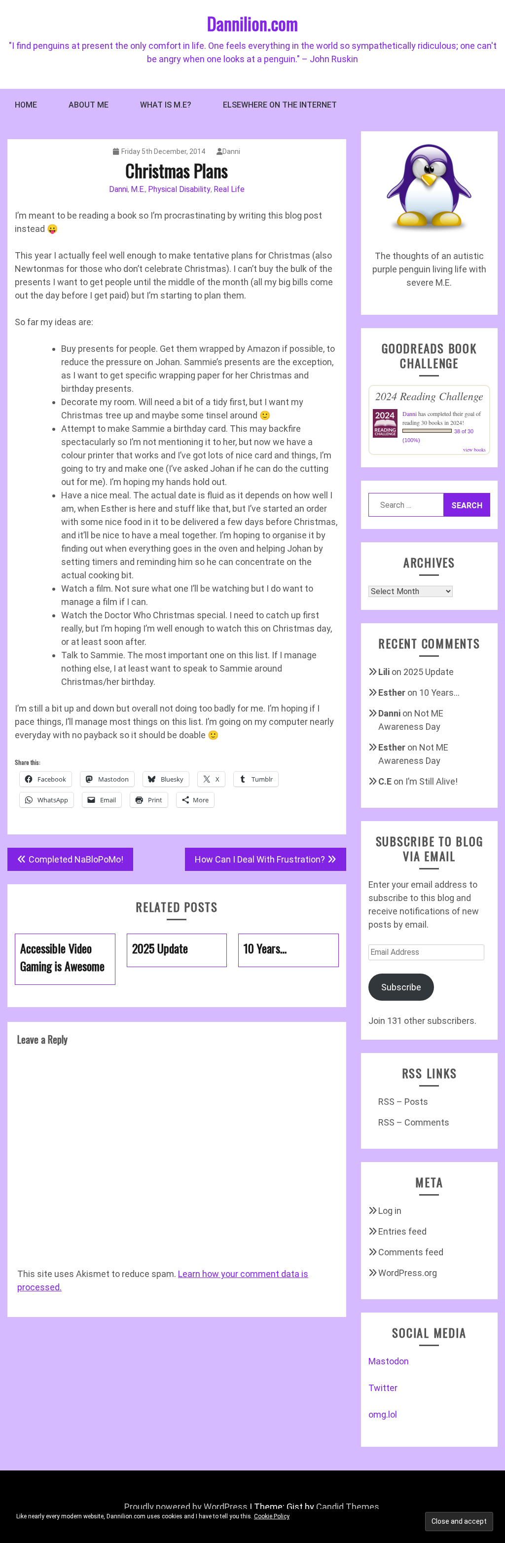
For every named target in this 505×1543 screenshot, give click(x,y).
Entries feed (402, 1231)
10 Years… (439, 692)
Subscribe (401, 987)
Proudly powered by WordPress (186, 1507)
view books (474, 449)
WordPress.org (407, 1273)
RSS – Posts (403, 1101)
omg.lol (382, 1414)
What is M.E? (165, 105)
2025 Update (428, 672)
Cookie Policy (271, 1516)
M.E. (138, 189)
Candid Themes (347, 1507)
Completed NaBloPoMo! (76, 859)
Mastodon (388, 1361)
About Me (88, 105)
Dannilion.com (252, 23)
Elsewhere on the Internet (280, 105)
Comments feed (410, 1252)
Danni (231, 151)
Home (26, 105)
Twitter (382, 1388)
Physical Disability (179, 189)
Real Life (229, 189)
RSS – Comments (413, 1122)
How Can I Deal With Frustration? (260, 859)
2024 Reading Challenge (429, 395)
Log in (389, 1210)
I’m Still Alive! (431, 781)
